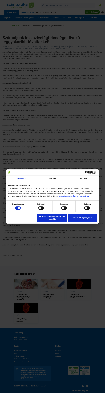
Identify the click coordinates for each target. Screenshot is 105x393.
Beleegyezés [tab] (21, 178)
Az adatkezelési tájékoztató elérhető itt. (74, 196)
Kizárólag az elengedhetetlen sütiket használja (52, 218)
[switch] (41, 208)
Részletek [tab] (52, 178)
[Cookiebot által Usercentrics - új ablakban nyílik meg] (88, 172)
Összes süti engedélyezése (82, 218)
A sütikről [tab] (83, 178)
